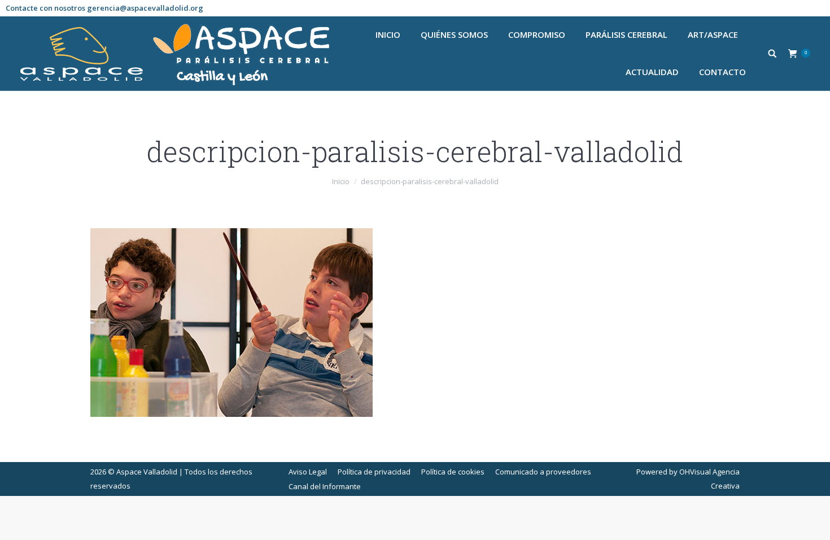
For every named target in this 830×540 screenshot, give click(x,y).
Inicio (341, 181)
